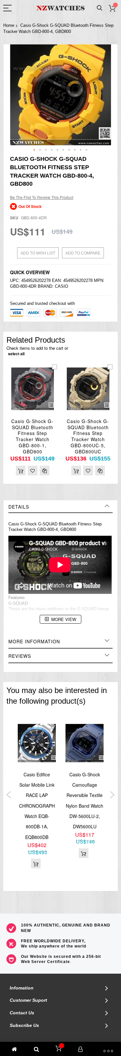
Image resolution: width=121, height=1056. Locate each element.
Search (99, 8)
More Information (34, 641)
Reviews (19, 656)
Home (8, 25)
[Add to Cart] (20, 470)
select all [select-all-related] (16, 353)
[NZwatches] (60, 8)
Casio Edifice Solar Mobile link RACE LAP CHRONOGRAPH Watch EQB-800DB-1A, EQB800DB (37, 805)
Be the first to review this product (41, 197)
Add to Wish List (38, 253)
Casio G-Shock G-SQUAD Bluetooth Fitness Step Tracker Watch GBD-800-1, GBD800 (32, 436)
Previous (8, 794)
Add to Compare (83, 253)
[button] (34, 150)
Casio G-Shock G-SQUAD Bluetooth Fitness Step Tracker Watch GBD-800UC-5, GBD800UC (88, 436)
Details (18, 506)
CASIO (61, 286)
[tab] (60, 506)
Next (112, 794)
